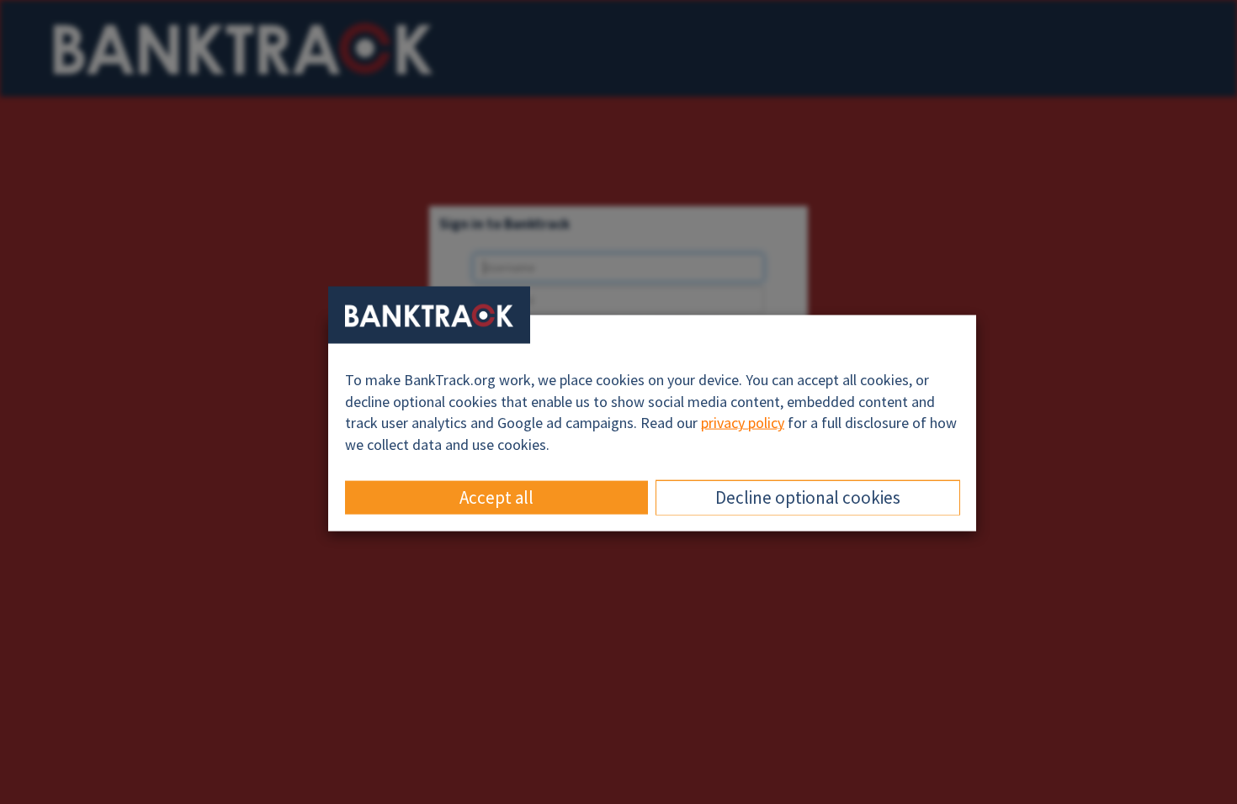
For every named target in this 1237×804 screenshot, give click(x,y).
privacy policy (742, 422)
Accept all (496, 496)
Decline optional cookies (807, 496)
